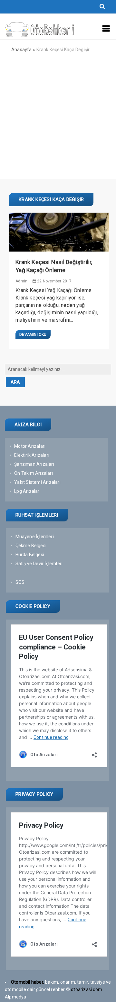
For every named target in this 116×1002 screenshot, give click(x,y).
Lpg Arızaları (27, 491)
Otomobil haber (27, 982)
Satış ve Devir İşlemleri (39, 563)
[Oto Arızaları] (39, 35)
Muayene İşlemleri (34, 536)
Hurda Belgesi (29, 554)
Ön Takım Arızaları (33, 473)
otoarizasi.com (87, 989)
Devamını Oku (32, 334)
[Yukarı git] (104, 990)
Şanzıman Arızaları (34, 464)
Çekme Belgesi (31, 545)
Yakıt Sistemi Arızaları (37, 482)
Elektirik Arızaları (31, 455)
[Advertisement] (58, 121)
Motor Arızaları (29, 446)
